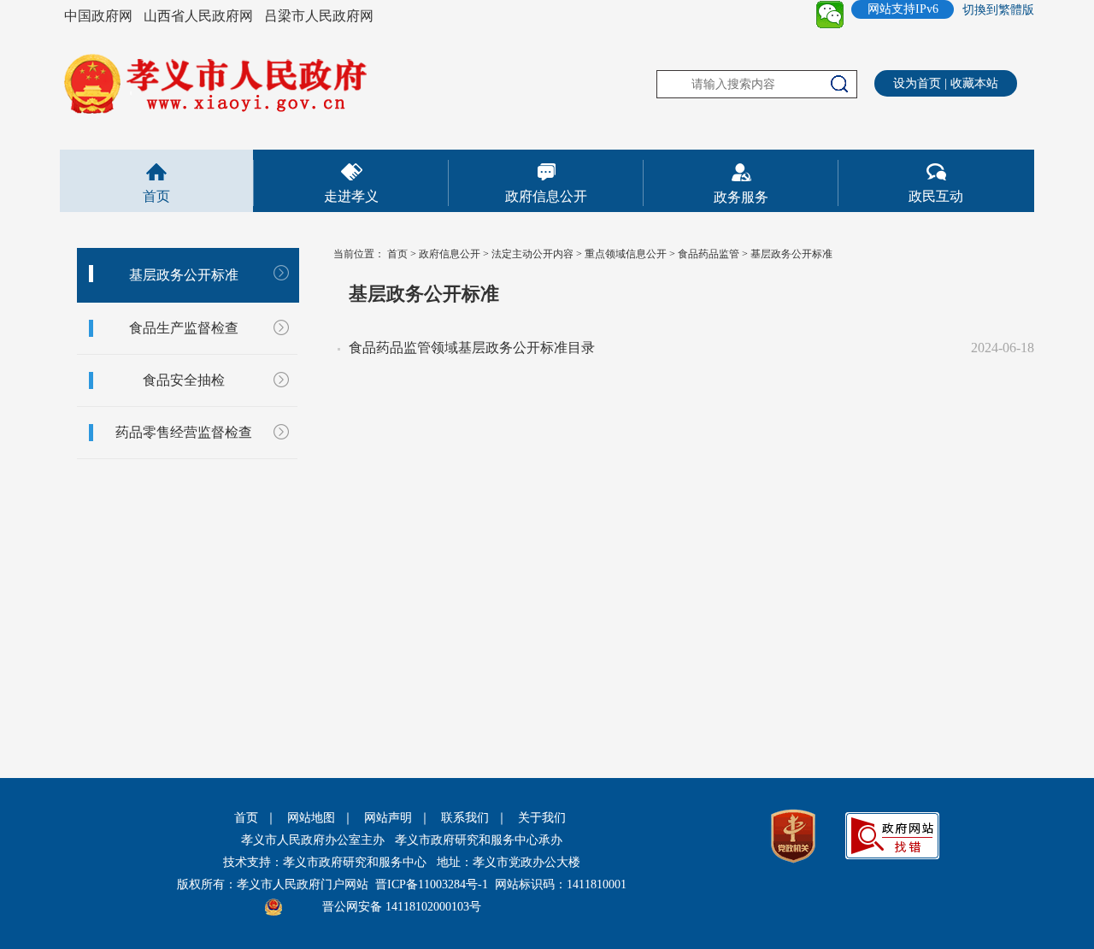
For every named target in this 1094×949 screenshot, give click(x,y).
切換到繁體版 (998, 9)
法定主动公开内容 (532, 254)
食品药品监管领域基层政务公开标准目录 (472, 347)
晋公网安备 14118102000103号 (401, 906)
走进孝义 (351, 196)
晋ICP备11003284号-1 (431, 884)
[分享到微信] (830, 14)
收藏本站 (974, 83)
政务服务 (741, 197)
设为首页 (917, 83)
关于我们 (542, 817)
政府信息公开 (546, 196)
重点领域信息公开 (626, 254)
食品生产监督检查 (183, 328)
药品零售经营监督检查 (183, 432)
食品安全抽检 (184, 380)
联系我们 (465, 817)
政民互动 (936, 196)
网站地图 (311, 817)
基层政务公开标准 (183, 275)
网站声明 (388, 817)
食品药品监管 (708, 254)
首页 (156, 196)
